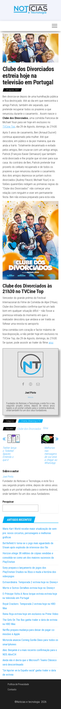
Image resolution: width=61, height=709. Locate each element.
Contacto (12, 689)
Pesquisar (8, 501)
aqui (51, 342)
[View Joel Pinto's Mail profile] (38, 384)
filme (45, 428)
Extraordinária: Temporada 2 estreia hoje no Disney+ (30, 582)
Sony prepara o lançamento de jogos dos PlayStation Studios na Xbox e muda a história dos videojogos (29, 572)
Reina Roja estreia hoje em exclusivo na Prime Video (30, 614)
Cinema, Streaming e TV (30, 421)
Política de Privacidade (18, 684)
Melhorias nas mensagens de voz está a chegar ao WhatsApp (50, 455)
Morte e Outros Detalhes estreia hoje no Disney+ (29, 588)
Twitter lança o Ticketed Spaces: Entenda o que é (9, 453)
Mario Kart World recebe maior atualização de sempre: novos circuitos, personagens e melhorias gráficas (30, 533)
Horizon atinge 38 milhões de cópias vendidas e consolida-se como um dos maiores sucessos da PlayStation (28, 557)
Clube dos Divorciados (29, 428)
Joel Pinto (8, 476)
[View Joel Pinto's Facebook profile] (23, 384)
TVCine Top (9, 126)
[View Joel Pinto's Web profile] (30, 384)
